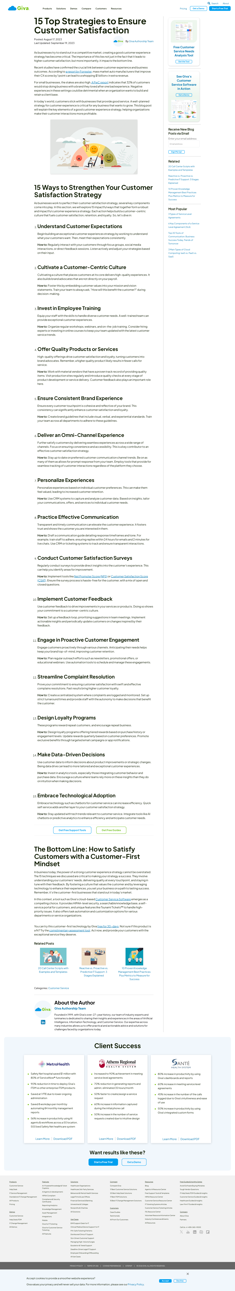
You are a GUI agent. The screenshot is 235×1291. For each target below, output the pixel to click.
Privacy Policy (76, 1266)
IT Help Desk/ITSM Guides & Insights (193, 1193)
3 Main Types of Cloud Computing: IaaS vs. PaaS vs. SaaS (182, 253)
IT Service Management (18, 1193)
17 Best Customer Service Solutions (123, 1189)
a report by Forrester (79, 71)
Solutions (61, 8)
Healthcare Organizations (80, 1186)
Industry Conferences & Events (156, 1219)
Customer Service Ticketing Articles (158, 1208)
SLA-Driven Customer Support (82, 1238)
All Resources (150, 1223)
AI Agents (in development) (52, 1192)
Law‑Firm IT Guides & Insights (191, 1204)
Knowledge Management (52, 1209)
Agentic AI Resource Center (155, 1189)
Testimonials (115, 1216)
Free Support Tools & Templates (157, 1193)
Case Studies (115, 1212)
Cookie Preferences (112, 1266)
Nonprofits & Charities (79, 1208)
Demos (73, 8)
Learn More (42, 1138)
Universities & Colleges (79, 1204)
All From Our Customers (119, 1220)
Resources (116, 8)
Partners (183, 1220)
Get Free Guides (111, 830)
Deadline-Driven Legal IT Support (83, 1249)
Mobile (44, 1220)
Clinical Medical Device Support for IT (85, 1227)
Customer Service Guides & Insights (193, 1197)
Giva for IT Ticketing (49, 1224)
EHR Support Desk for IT (80, 1223)
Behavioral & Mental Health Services (84, 1193)
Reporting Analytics (49, 1205)
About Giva (184, 1216)
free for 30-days (108, 926)
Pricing (183, 8)
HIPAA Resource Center (154, 1197)
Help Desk (13, 1189)
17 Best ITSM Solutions (118, 1197)
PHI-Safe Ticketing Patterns (81, 1231)
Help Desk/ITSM (15, 1220)
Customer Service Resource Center (158, 1201)
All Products (14, 1201)
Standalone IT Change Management (23, 1197)
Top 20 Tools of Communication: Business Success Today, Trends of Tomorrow (181, 238)
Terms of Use (92, 1266)
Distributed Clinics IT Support (82, 1234)
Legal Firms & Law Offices (80, 1197)
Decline (180, 1281)
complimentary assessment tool (69, 930)
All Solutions (75, 1212)
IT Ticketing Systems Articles (156, 1204)
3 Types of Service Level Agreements (180, 216)
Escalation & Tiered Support (81, 1245)
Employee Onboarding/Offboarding (85, 1253)
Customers (101, 8)
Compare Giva (115, 1186)
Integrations (47, 1216)
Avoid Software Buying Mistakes (192, 1186)
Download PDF (62, 1138)
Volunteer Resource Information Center (160, 1215)
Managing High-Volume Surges (83, 1242)
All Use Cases (76, 1257)
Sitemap (128, 1266)
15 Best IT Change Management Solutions (126, 1201)
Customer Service (58, 988)
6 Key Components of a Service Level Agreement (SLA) (183, 225)
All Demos (13, 1227)
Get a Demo (184, 95)
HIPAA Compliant (48, 1196)
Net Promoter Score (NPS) (90, 576)
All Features (46, 1234)
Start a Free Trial (103, 1162)
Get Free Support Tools (72, 830)
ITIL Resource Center (153, 1212)
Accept (165, 1281)
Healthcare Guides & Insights (191, 1201)
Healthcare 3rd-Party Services (82, 1189)
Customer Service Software (113, 899)
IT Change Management (18, 1223)
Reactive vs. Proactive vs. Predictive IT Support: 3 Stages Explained (183, 179)
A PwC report (99, 82)
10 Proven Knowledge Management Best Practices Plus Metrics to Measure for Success (182, 194)
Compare (86, 8)
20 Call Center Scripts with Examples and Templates (181, 168)
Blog (147, 1186)
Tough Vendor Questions (189, 1189)
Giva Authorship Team (141, 41)
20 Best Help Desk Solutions (121, 1193)
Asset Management (49, 1213)
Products (47, 8)
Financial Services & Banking (81, 1201)
